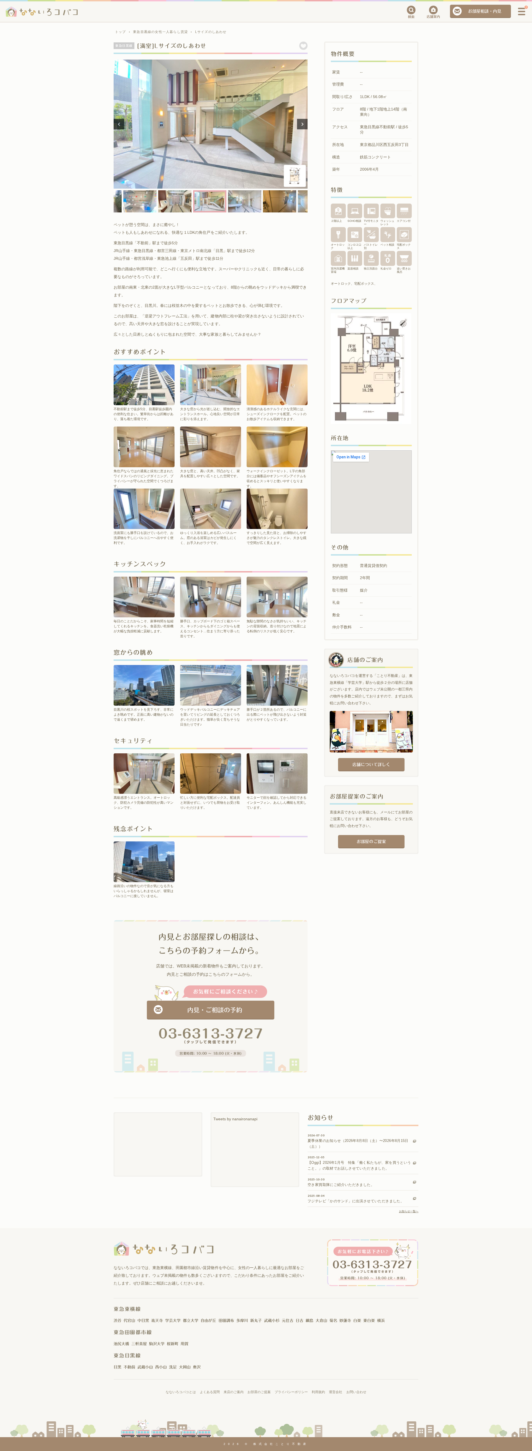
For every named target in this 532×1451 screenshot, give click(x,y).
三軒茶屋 (139, 1344)
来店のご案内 (234, 1392)
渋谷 (117, 1320)
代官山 (129, 1320)
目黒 (117, 1367)
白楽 (357, 1320)
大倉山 (321, 1320)
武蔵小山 (145, 1367)
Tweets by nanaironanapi (235, 1119)
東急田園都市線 (133, 1332)
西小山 (161, 1367)
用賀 (184, 1344)
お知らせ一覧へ (408, 1211)
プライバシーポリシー (291, 1392)
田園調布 (226, 1320)
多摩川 (242, 1320)
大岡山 (185, 1367)
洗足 (173, 1367)
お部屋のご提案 (371, 841)
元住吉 (287, 1320)
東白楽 (369, 1320)
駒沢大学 (157, 1344)
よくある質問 (210, 1392)
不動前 (129, 1367)
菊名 (333, 1320)
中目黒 (143, 1320)
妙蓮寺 (345, 1320)
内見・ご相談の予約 (214, 1010)
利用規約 (318, 1392)
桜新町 (172, 1344)
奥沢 (197, 1367)
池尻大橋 (121, 1344)
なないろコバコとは (181, 1392)
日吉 (299, 1320)
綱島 (309, 1320)
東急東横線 (127, 1308)
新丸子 (256, 1320)
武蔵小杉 (272, 1320)
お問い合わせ (356, 1392)
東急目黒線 (127, 1355)
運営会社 (335, 1392)
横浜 (381, 1320)
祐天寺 (157, 1320)
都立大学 (190, 1320)
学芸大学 (173, 1320)
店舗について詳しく (371, 764)
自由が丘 (208, 1320)
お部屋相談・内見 (484, 11)
